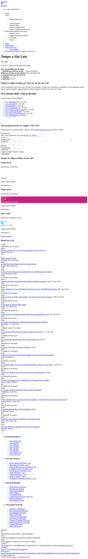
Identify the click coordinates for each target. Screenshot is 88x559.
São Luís (4, 178)
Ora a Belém (9, 106)
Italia (49, 553)
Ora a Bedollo (14, 443)
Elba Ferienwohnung (16, 491)
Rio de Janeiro (20, 463)
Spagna (53, 553)
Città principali (9, 553)
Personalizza (5, 185)
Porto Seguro (17, 519)
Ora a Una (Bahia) (11, 108)
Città (16, 553)
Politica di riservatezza (53, 545)
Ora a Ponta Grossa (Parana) (14, 110)
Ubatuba (16, 524)
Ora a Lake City (14, 454)
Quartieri (33, 553)
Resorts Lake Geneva (16, 489)
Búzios (15, 515)
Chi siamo (4, 545)
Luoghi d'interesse (42, 553)
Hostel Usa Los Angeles (17, 487)
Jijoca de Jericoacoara (22, 467)
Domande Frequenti (25, 545)
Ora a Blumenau (10, 115)
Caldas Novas (18, 517)
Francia (63, 553)
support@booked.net (20, 549)
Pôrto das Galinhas (19, 522)
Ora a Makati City (15, 452)
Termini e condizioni (39, 545)
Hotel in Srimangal (15, 498)
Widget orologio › (7, 236)
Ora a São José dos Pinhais (14, 113)
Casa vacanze (14, 49)
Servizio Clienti (13, 545)
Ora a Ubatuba (10, 104)
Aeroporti (21, 553)
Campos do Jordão (19, 520)
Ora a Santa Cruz (15, 441)
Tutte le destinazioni (72, 553)
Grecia (58, 553)
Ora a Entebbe (14, 447)
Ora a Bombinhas (11, 102)
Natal (17, 476)
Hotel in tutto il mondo (8, 258)
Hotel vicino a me (67, 545)
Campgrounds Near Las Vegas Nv (21, 496)
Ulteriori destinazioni (12, 483)
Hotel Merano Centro (16, 500)
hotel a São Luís (45, 130)
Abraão (17, 474)
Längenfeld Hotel (15, 495)
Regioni (27, 553)
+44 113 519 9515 (7, 549)
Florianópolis (17, 513)
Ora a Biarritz (14, 451)
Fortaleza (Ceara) (21, 469)
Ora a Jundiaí (13, 449)
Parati (17, 473)
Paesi (2, 553)
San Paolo (19, 465)
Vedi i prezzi (5, 154)
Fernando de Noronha (22, 478)
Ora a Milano (13, 445)
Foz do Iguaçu (20, 471)
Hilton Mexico (14, 493)
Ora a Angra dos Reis (12, 112)
